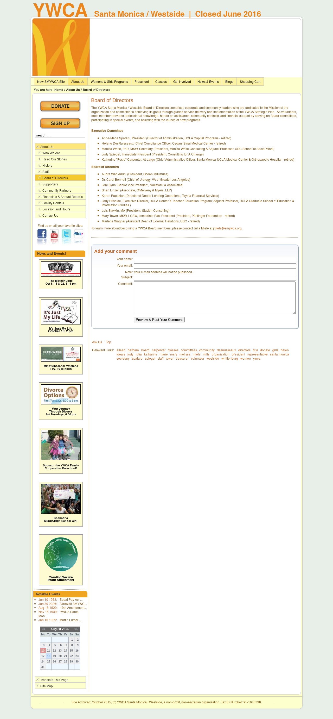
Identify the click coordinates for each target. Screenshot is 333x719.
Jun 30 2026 (47, 603)
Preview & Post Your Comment (159, 320)
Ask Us (97, 342)
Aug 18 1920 (48, 607)
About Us (73, 89)
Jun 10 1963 (47, 599)
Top (108, 342)
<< (43, 629)
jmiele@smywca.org (227, 228)
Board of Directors (96, 89)
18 (48, 656)
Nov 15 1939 (48, 611)
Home (58, 89)
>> (76, 629)
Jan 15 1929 (47, 619)
